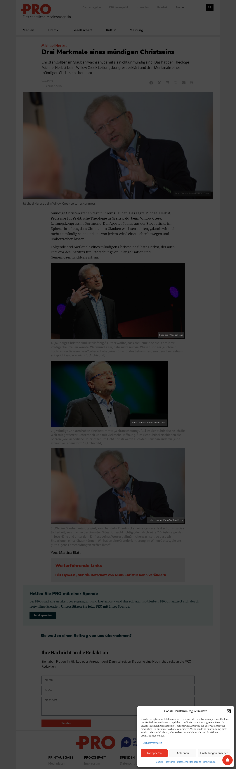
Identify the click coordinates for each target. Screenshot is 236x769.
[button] (228, 711)
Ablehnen (183, 753)
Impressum (209, 762)
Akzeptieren (154, 753)
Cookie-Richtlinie (165, 762)
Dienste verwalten (152, 742)
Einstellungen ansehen (214, 753)
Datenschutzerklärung (189, 762)
